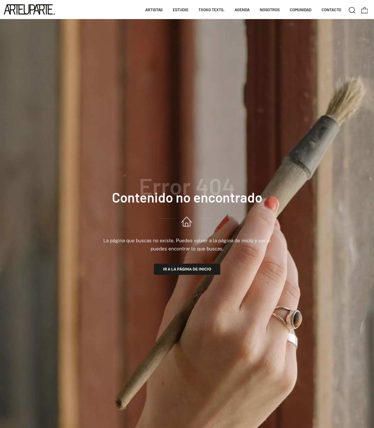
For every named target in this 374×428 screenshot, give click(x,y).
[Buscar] (352, 9)
